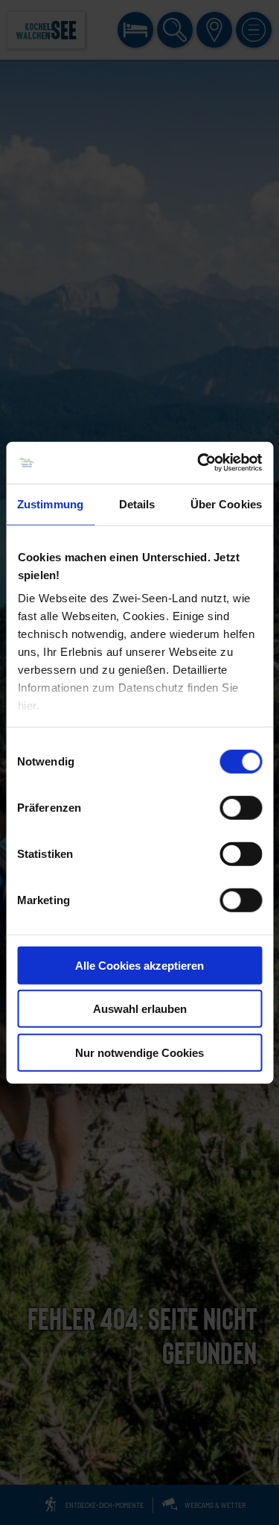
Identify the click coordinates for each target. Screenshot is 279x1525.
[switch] (240, 807)
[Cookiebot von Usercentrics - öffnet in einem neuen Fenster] (198, 463)
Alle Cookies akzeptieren (139, 965)
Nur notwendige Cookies (139, 1052)
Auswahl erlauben (140, 1009)
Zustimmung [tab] (50, 503)
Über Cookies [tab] (226, 503)
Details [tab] (137, 503)
